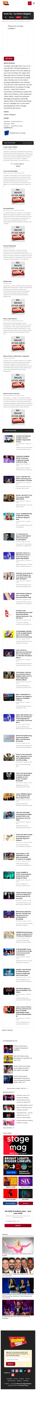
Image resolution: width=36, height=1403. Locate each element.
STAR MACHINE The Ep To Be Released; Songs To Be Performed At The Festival (24, 952)
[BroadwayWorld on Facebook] (12, 1370)
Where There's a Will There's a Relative (16, 356)
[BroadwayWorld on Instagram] (17, 1370)
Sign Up (10, 1364)
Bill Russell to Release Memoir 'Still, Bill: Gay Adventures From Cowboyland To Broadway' (23, 915)
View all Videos (8, 1128)
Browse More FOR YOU (16, 1088)
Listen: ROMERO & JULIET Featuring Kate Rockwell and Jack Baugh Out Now (23, 875)
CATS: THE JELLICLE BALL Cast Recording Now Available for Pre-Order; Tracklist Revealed (24, 777)
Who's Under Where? (10, 319)
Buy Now (9, 59)
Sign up (18, 1225)
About (15, 1379)
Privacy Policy (23, 1385)
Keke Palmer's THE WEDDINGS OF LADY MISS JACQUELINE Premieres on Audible (23, 856)
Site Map (25, 1381)
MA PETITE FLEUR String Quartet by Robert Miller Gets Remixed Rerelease (24, 738)
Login (25, 3)
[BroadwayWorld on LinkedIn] (21, 1370)
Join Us (27, 1379)
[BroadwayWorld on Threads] (29, 1370)
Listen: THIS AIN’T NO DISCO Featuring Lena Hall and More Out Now (24, 478)
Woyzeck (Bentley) (9, 246)
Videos (25, 17)
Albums (11, 17)
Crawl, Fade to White (10, 147)
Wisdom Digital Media (24, 1383)
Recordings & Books (7, 21)
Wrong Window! (8, 208)
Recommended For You (10, 1041)
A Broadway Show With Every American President (16, 1317)
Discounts (26, 1203)
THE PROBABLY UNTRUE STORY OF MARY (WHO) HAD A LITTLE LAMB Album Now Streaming (24, 634)
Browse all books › (27, 143)
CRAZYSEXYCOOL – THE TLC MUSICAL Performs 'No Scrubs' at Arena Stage (24, 1115)
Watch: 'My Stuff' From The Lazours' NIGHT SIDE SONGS (24, 497)
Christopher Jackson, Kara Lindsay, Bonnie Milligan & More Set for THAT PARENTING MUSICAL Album (24, 676)
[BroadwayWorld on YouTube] (12, 1374)
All (5, 17)
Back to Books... (7, 1030)
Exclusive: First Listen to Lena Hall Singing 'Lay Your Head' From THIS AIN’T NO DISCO (24, 576)
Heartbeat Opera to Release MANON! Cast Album (23, 990)
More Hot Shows (10, 1203)
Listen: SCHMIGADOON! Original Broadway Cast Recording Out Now (24, 516)
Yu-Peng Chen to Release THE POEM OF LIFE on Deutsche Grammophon (23, 537)
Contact (21, 1379)
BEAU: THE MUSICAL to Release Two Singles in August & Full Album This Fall (24, 697)
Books (19, 17)
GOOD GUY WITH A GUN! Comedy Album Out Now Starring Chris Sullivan (24, 837)
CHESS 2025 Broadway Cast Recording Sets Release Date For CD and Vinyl (23, 895)
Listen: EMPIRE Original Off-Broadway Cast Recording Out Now (23, 796)
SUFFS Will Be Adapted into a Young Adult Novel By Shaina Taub (23, 595)
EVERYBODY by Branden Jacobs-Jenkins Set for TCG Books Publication (24, 934)
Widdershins (7, 281)
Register (20, 3)
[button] (30, 3)
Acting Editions (21, 21)
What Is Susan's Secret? (11, 393)
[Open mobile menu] (34, 3)
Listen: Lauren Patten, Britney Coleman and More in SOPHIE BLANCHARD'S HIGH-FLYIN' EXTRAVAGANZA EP (23, 1011)
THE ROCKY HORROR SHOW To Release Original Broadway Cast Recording (22, 459)
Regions (19, 1381)
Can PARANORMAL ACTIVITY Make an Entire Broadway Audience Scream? (25, 1107)
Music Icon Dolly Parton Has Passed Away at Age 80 (17, 1255)
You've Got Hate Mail (10, 171)
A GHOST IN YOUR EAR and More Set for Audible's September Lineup (23, 439)
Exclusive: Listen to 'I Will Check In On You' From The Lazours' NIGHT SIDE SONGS (23, 555)
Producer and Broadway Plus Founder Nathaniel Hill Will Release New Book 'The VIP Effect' (24, 614)
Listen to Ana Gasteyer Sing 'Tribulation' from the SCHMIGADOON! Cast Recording (24, 757)
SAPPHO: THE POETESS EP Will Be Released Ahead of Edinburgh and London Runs (23, 972)
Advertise (9, 1379)
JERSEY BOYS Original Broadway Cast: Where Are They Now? (18, 1275)
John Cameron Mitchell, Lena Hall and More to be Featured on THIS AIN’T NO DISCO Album (24, 653)
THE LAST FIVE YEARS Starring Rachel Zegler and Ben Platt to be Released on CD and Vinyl (24, 816)
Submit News (11, 1381)
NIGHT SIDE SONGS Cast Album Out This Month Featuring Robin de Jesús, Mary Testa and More (24, 718)
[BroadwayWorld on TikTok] (25, 1370)
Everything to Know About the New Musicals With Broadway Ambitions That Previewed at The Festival (17, 1296)
